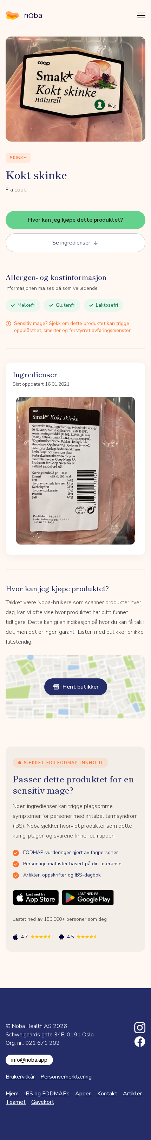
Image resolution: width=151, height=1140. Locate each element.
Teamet (16, 1102)
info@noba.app (29, 1060)
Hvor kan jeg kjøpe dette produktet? (75, 220)
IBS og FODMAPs (47, 1093)
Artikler (132, 1093)
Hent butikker (81, 687)
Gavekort (42, 1102)
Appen (83, 1093)
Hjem (12, 1093)
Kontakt (107, 1093)
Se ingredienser (71, 243)
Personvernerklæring (66, 1077)
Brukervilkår (20, 1077)
